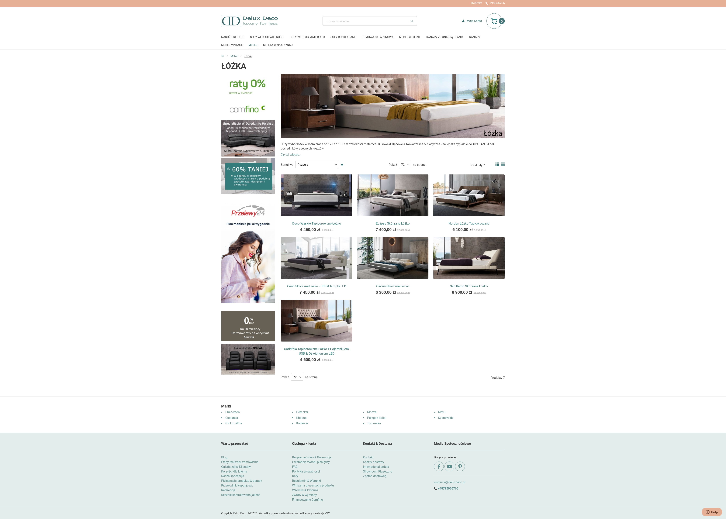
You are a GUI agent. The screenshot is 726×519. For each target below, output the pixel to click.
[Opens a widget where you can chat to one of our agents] (711, 512)
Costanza (231, 418)
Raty (295, 476)
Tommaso (374, 423)
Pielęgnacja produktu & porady (241, 481)
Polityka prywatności (306, 471)
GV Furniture (233, 423)
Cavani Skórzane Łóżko (392, 286)
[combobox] (370, 21)
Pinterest (460, 466)
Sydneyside (445, 418)
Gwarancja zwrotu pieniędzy (311, 462)
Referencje (228, 490)
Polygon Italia (376, 418)
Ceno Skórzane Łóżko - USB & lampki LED (316, 286)
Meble (234, 56)
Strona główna (222, 55)
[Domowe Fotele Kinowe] (248, 373)
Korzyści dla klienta (234, 471)
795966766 (497, 3)
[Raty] (248, 340)
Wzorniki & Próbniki (305, 490)
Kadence (302, 423)
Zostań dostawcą (374, 476)
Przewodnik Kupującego (237, 485)
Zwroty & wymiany (304, 495)
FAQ (295, 467)
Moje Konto (474, 21)
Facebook (439, 466)
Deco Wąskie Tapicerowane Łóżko (316, 223)
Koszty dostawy (373, 462)
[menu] (363, 41)
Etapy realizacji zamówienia (239, 462)
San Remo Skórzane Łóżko (469, 286)
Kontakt (476, 3)
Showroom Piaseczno (377, 471)
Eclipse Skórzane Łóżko (393, 223)
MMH (441, 412)
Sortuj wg (287, 165)
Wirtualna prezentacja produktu (313, 485)
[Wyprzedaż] (248, 193)
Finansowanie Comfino (307, 499)
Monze (371, 412)
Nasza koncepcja (232, 476)
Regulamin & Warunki (306, 481)
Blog (224, 457)
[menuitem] (232, 37)
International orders (376, 467)
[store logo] (249, 21)
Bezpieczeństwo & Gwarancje (311, 457)
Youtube (449, 466)
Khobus (301, 418)
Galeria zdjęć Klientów (236, 467)
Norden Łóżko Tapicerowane (468, 223)
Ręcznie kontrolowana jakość (240, 495)
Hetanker (302, 412)
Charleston (232, 412)
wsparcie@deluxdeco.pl (449, 482)
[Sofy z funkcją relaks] (248, 155)
